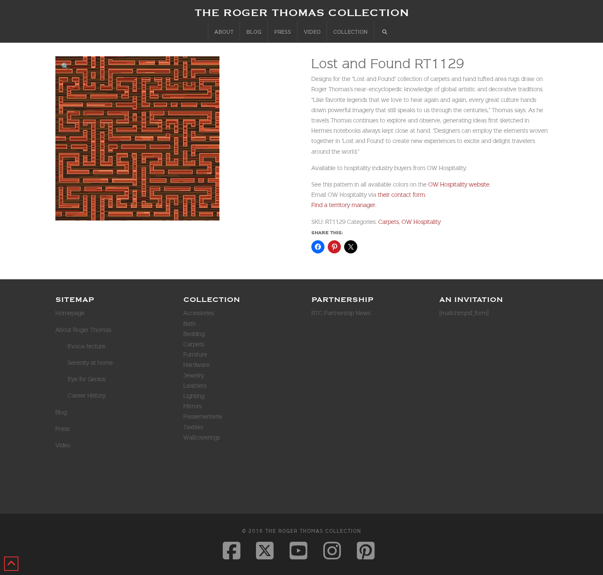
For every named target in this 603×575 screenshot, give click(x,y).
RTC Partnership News (340, 313)
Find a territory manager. (344, 205)
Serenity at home (90, 362)
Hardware (196, 364)
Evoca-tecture (86, 346)
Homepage (70, 313)
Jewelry (193, 375)
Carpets (388, 221)
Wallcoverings (201, 437)
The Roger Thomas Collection (301, 12)
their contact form (400, 194)
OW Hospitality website (458, 184)
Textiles (193, 427)
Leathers (194, 385)
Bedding (194, 334)
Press (62, 428)
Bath (189, 323)
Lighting (193, 396)
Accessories (198, 313)
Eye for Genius (86, 379)
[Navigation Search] (384, 31)
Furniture (195, 354)
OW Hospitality (421, 221)
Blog (61, 412)
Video (63, 445)
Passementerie (202, 416)
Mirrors (192, 406)
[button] (65, 66)
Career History (86, 395)
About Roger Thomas (83, 330)
